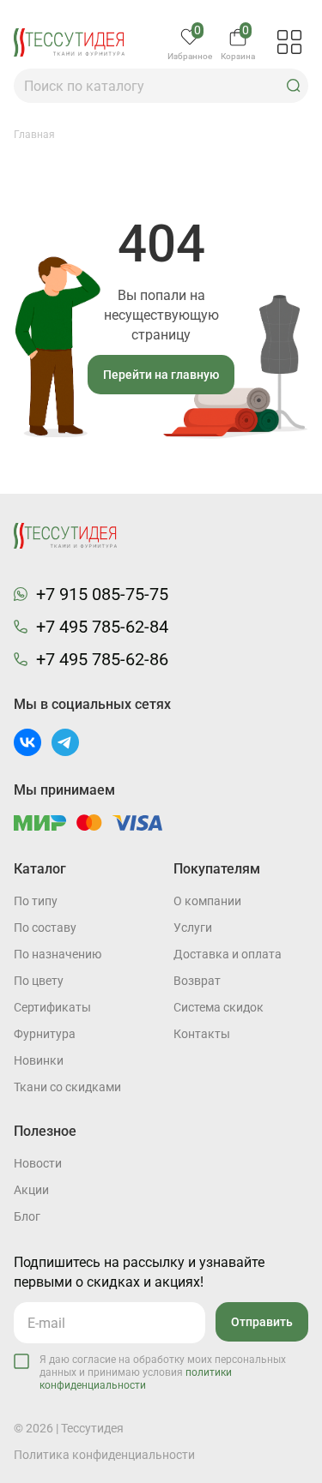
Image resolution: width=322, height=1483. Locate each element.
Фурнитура (45, 1034)
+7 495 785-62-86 (102, 659)
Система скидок (218, 1007)
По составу (45, 927)
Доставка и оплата (227, 954)
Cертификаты (52, 1007)
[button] (293, 85)
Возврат (197, 981)
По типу (36, 901)
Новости (38, 1163)
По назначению (57, 954)
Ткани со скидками (67, 1087)
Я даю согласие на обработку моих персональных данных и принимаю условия (162, 1372)
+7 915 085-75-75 (102, 594)
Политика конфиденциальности (104, 1455)
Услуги (192, 927)
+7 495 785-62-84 (102, 626)
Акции (31, 1190)
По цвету (39, 981)
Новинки (39, 1060)
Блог (27, 1216)
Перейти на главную (161, 374)
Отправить (262, 1322)
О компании (207, 901)
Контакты (201, 1034)
